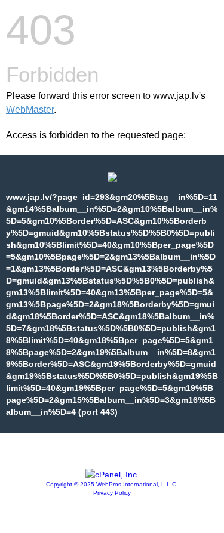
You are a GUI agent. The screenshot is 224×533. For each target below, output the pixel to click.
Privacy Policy (112, 492)
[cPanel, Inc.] (112, 474)
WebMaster (30, 109)
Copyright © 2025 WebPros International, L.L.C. (112, 484)
